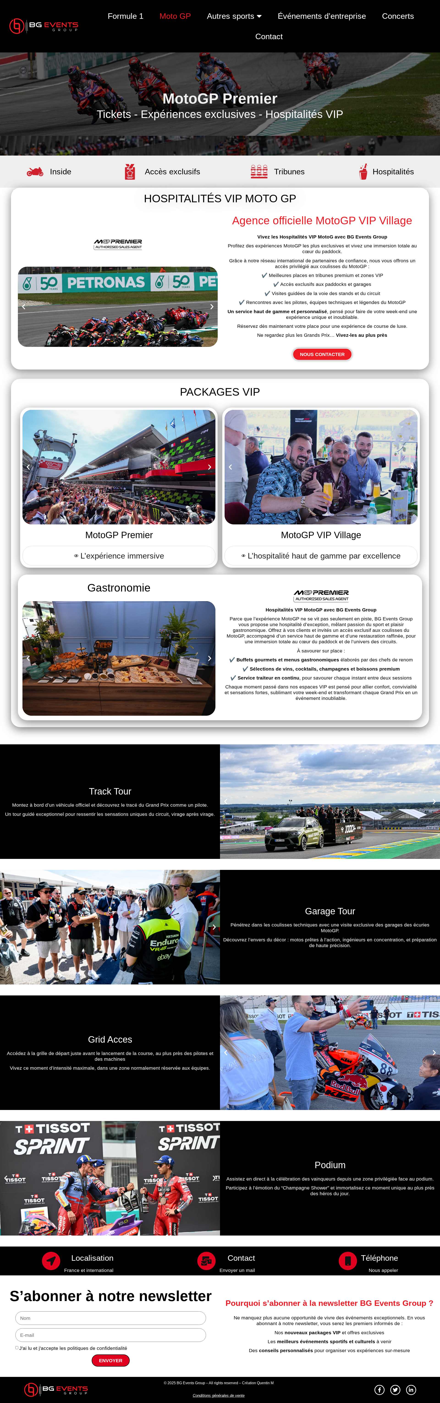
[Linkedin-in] (411, 1390)
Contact (269, 36)
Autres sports (230, 15)
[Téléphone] (348, 1261)
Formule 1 (125, 15)
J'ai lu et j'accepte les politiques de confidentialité (73, 1348)
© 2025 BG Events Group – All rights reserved (201, 1383)
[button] (23, 306)
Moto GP (175, 15)
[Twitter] (395, 1390)
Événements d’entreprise (322, 15)
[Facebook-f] (379, 1390)
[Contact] (206, 1261)
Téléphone (379, 1257)
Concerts (398, 15)
